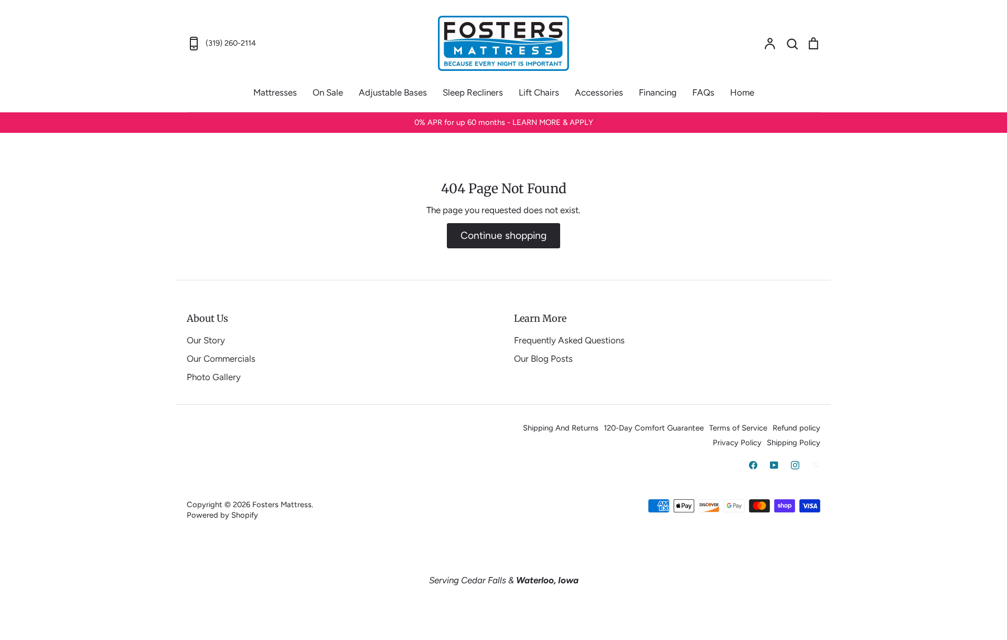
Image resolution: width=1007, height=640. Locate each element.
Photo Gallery (214, 377)
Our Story (206, 340)
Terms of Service (738, 428)
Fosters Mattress (282, 504)
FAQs (703, 92)
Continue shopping (503, 235)
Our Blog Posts (543, 358)
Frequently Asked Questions (569, 340)
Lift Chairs (539, 92)
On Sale (328, 92)
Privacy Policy (737, 442)
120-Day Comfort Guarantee (654, 428)
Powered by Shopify (222, 515)
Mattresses (275, 92)
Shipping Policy (793, 442)
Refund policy (796, 428)
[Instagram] (795, 465)
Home (742, 92)
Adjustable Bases (393, 92)
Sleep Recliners (473, 92)
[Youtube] (774, 465)
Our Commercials (221, 358)
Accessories (599, 92)
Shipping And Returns (560, 428)
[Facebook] (753, 465)
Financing (658, 92)
